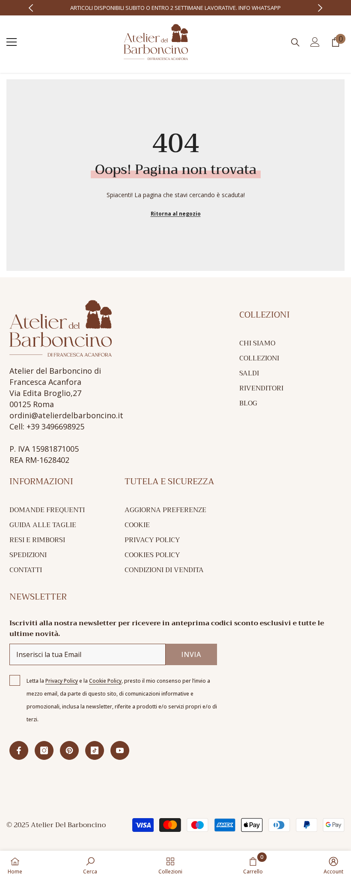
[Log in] (315, 42)
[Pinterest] (69, 750)
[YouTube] (119, 750)
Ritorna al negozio (176, 213)
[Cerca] (295, 42)
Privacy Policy (61, 680)
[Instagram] (44, 750)
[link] (90, 864)
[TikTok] (94, 750)
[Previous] (31, 7)
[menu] (11, 42)
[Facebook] (18, 750)
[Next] (320, 7)
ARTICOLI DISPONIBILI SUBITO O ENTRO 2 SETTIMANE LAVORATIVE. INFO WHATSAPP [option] (175, 8)
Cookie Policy (105, 680)
